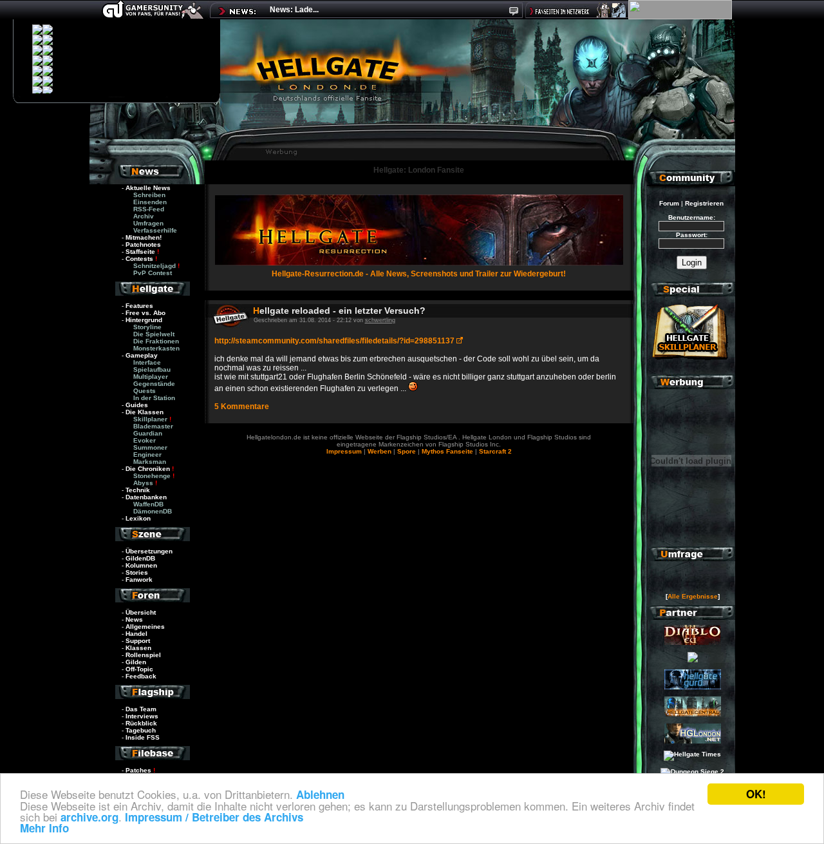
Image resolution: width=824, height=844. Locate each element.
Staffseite (140, 251)
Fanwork (139, 579)
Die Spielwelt (153, 334)
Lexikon (138, 518)
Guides (137, 404)
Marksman (149, 461)
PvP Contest (152, 272)
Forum (669, 203)
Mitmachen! (144, 237)
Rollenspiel (143, 654)
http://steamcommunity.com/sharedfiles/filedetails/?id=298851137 (335, 340)
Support (138, 640)
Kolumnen (141, 565)
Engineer (147, 454)
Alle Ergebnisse (693, 596)
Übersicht (141, 612)
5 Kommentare (241, 406)
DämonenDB (152, 511)
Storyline (147, 327)
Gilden (136, 662)
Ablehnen (320, 794)
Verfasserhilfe (155, 230)
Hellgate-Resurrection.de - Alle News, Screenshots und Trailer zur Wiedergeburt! (419, 273)
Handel (136, 633)
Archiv (143, 216)
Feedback (141, 676)
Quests (144, 390)
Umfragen (148, 223)
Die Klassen (145, 412)
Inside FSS (143, 737)
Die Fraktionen (156, 341)
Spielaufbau (152, 369)
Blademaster (153, 426)
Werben (379, 451)
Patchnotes (143, 244)
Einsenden (150, 202)
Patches (138, 770)
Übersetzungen (149, 551)
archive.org (89, 817)
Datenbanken (146, 497)
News (134, 619)
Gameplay (142, 355)
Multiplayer (150, 376)
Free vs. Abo (145, 312)
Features (139, 305)
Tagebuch (141, 730)
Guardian (147, 433)
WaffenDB (148, 504)
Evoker (144, 440)
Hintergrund (144, 319)
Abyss (143, 482)
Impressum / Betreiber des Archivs (214, 817)
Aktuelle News (148, 187)
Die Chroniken (148, 468)
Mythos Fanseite (448, 451)
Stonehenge (152, 475)
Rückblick (141, 723)
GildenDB (140, 558)
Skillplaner (150, 419)
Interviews (142, 716)
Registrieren (704, 203)
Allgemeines (145, 626)
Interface (147, 362)
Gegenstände (154, 383)
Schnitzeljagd (154, 265)
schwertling (380, 320)
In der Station (154, 397)
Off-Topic (139, 669)
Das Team (141, 709)
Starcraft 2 (495, 451)
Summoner (150, 447)
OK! (756, 793)
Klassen (138, 647)
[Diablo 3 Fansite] (692, 642)
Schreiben (149, 194)
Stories (137, 572)
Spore (406, 451)
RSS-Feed (148, 209)
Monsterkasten (156, 348)
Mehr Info (44, 828)
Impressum (344, 451)
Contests (139, 258)
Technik (138, 490)
